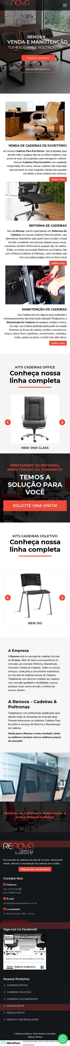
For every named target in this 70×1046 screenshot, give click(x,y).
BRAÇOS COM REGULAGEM (22, 1019)
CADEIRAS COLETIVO (19, 992)
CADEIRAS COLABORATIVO (22, 999)
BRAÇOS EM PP (15, 1006)
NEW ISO (35, 623)
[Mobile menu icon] (65, 5)
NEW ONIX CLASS (35, 448)
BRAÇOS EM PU (16, 1012)
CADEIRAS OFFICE (17, 985)
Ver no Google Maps (15, 920)
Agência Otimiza (35, 1037)
